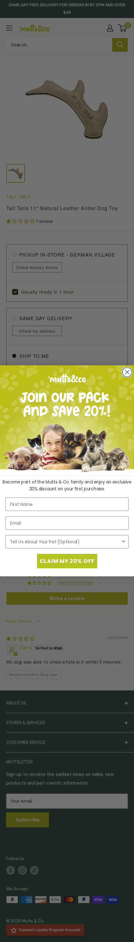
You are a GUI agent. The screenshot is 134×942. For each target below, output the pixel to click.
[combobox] (65, 542)
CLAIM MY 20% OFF (67, 561)
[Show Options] (123, 542)
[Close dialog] (127, 372)
